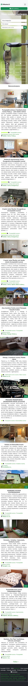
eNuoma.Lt (6, 4)
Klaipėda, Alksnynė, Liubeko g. (10, 615)
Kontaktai (14, 672)
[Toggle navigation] (25, 4)
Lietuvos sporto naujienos (17, 676)
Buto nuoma (23, 374)
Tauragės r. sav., (6, 566)
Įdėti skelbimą (15, 8)
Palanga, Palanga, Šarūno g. (9, 333)
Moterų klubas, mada (6, 678)
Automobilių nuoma (21, 420)
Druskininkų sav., (6, 467)
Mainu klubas (4, 674)
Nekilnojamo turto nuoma (12, 374)
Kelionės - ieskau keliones (19, 678)
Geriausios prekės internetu (8, 680)
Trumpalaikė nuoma (15, 132)
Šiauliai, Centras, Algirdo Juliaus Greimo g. (13, 284)
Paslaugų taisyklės (12, 670)
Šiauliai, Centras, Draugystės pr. (10, 185)
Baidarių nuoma (20, 680)
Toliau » (16, 662)
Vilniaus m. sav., (6, 376)
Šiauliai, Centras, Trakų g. (9, 135)
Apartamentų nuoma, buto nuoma (10, 134)
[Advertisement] (14, 44)
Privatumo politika (22, 670)
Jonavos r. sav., (6, 657)
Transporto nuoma (10, 420)
